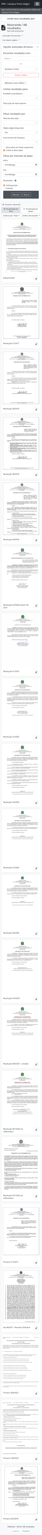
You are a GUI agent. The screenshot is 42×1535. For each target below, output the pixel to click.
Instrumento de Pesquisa (14, 137)
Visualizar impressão (12, 204)
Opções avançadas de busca (18, 46)
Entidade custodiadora (13, 93)
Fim (4, 170)
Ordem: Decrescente (30, 216)
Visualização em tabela (31, 210)
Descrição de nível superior (14, 103)
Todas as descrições (14, 150)
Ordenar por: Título (10, 216)
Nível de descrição (11, 118)
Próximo (26, 1531)
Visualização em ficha (12, 210)
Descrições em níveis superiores (19, 147)
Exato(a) (9, 188)
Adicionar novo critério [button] (14, 83)
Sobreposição (12, 185)
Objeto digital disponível (13, 128)
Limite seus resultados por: (21, 18)
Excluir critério (21, 75)
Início (5, 160)
